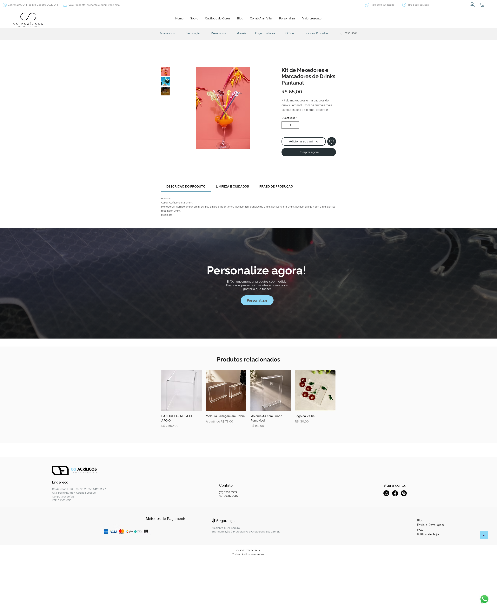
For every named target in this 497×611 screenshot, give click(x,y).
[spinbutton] (290, 130)
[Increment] (296, 130)
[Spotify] (404, 494)
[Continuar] (484, 536)
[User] (472, 5)
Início (165, 53)
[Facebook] (395, 494)
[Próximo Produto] (341, 395)
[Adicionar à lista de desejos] (331, 146)
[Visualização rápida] (181, 395)
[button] (482, 5)
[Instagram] (386, 494)
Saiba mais (288, 114)
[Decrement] (284, 130)
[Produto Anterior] (155, 395)
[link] (185, 191)
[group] (248, 404)
